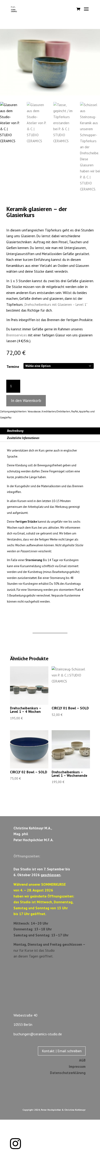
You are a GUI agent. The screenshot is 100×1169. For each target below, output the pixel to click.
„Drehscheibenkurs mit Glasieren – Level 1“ (55, 304)
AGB (82, 1060)
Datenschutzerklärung (68, 1073)
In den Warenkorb (26, 400)
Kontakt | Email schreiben (62, 1051)
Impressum (77, 1066)
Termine (13, 366)
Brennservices (16, 335)
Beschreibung (15, 431)
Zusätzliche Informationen (23, 438)
